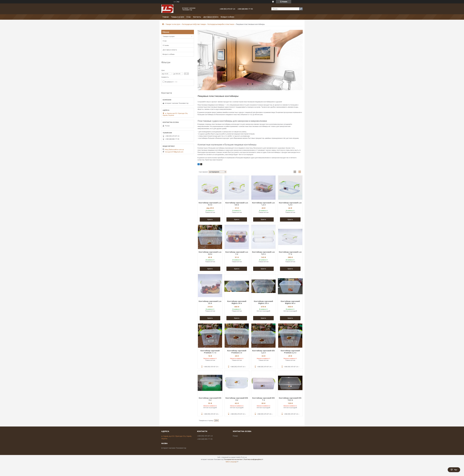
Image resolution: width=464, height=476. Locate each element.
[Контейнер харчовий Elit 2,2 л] (263, 335)
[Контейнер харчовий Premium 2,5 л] (290, 335)
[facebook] (199, 164)
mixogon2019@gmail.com (174, 152)
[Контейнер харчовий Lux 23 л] (210, 286)
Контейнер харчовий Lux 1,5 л (290, 204)
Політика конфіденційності (253, 459)
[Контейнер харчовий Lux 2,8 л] (210, 237)
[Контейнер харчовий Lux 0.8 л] (236, 188)
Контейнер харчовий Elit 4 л (236, 399)
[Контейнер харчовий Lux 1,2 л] (263, 188)
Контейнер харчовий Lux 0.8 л (236, 204)
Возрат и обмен (168, 54)
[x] (201, 164)
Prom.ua (244, 457)
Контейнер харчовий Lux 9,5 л (263, 253)
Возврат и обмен (227, 17)
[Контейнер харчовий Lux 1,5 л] (290, 188)
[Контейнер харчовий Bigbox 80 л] (290, 286)
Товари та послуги (173, 24)
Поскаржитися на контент (233, 459)
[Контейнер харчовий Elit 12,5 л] (290, 383)
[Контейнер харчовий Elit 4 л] (236, 383)
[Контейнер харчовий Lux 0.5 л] (210, 188)
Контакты (197, 17)
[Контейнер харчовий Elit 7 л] (263, 383)
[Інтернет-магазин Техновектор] (170, 9)
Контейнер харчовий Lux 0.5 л (210, 204)
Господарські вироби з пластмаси (220, 24)
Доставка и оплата (210, 17)
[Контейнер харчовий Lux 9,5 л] (263, 237)
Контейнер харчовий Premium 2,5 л (290, 352)
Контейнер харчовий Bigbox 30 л (236, 302)
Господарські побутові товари (194, 24)
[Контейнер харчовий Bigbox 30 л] (236, 286)
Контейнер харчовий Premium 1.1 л (210, 352)
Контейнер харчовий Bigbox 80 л (290, 302)
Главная (166, 17)
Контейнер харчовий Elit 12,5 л (290, 399)
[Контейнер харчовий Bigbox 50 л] (263, 286)
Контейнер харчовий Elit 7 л (263, 399)
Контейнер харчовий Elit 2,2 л (263, 352)
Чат (455, 470)
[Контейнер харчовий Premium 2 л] (236, 335)
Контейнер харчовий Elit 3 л (210, 399)
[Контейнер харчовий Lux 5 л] (236, 237)
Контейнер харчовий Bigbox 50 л (263, 302)
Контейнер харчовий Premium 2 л (236, 352)
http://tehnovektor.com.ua (174, 149)
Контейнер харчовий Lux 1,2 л (263, 204)
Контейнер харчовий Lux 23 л (210, 302)
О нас (188, 17)
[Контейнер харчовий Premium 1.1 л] (210, 335)
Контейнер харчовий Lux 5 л (236, 253)
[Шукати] (301, 8)
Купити (210, 219)
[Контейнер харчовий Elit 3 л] (210, 383)
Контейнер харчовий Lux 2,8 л (210, 253)
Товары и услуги (177, 17)
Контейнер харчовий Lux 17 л (290, 253)
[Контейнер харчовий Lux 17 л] (290, 237)
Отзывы (166, 45)
